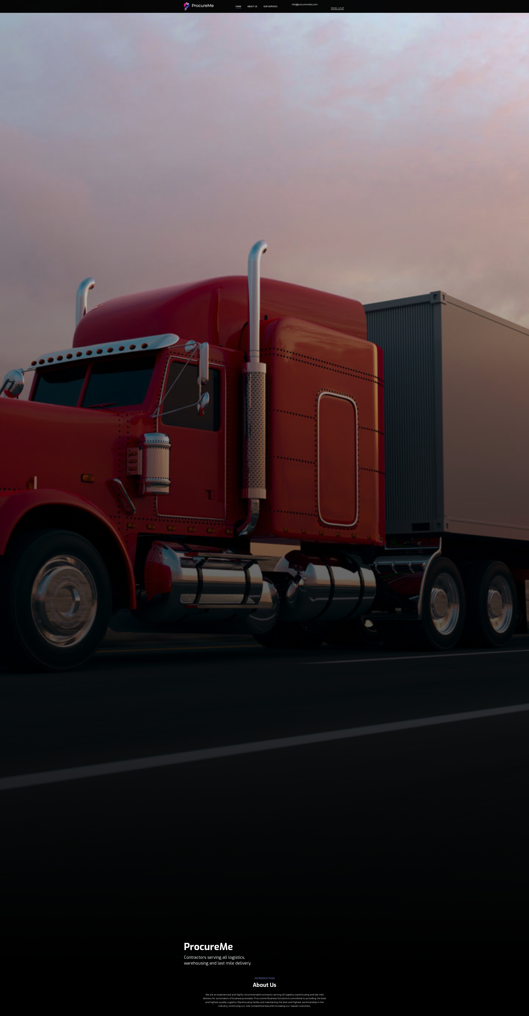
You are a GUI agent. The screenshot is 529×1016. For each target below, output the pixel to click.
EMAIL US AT (337, 8)
